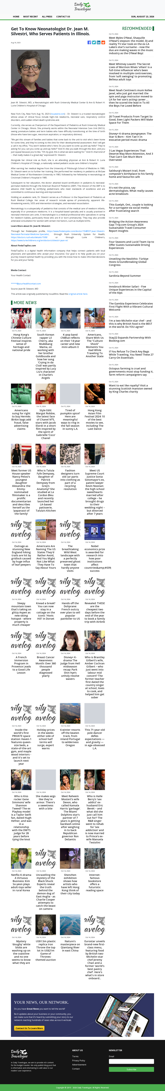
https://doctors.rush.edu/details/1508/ (29, 237)
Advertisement (79, 1064)
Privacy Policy (78, 1060)
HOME (16, 16)
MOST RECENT (30, 16)
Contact (76, 1068)
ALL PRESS (47, 16)
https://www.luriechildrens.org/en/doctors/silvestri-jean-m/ (39, 240)
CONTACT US (63, 16)
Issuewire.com (57, 113)
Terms (75, 1056)
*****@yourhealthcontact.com (26, 283)
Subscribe (131, 1069)
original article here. (78, 293)
